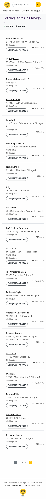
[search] (38, 4)
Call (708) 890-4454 (17, 344)
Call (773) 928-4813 (17, 324)
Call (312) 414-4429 (17, 134)
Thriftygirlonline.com (16, 271)
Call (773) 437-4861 (17, 90)
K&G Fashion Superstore (18, 228)
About (15, 485)
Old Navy (10, 373)
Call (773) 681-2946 (17, 111)
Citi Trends (11, 207)
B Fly (8, 187)
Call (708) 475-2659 (17, 426)
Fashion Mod (12, 166)
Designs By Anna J (14, 333)
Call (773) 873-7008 (17, 405)
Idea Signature (13, 99)
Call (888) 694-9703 (17, 70)
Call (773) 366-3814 (17, 446)
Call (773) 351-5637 (17, 178)
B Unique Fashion (14, 435)
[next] (33, 462)
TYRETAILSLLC (12, 58)
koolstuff (10, 120)
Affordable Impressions (17, 312)
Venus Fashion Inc (15, 38)
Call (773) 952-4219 (17, 198)
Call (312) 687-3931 (17, 157)
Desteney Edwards (15, 143)
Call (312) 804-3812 (17, 283)
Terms (25, 485)
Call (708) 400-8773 (17, 364)
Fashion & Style (13, 292)
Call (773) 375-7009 (17, 49)
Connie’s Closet (13, 414)
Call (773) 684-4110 (17, 303)
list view (9, 26)
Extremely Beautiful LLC (17, 79)
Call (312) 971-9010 (17, 385)
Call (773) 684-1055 (17, 239)
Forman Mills (12, 394)
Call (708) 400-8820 (17, 262)
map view (22, 26)
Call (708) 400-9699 (17, 219)
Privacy (20, 485)
